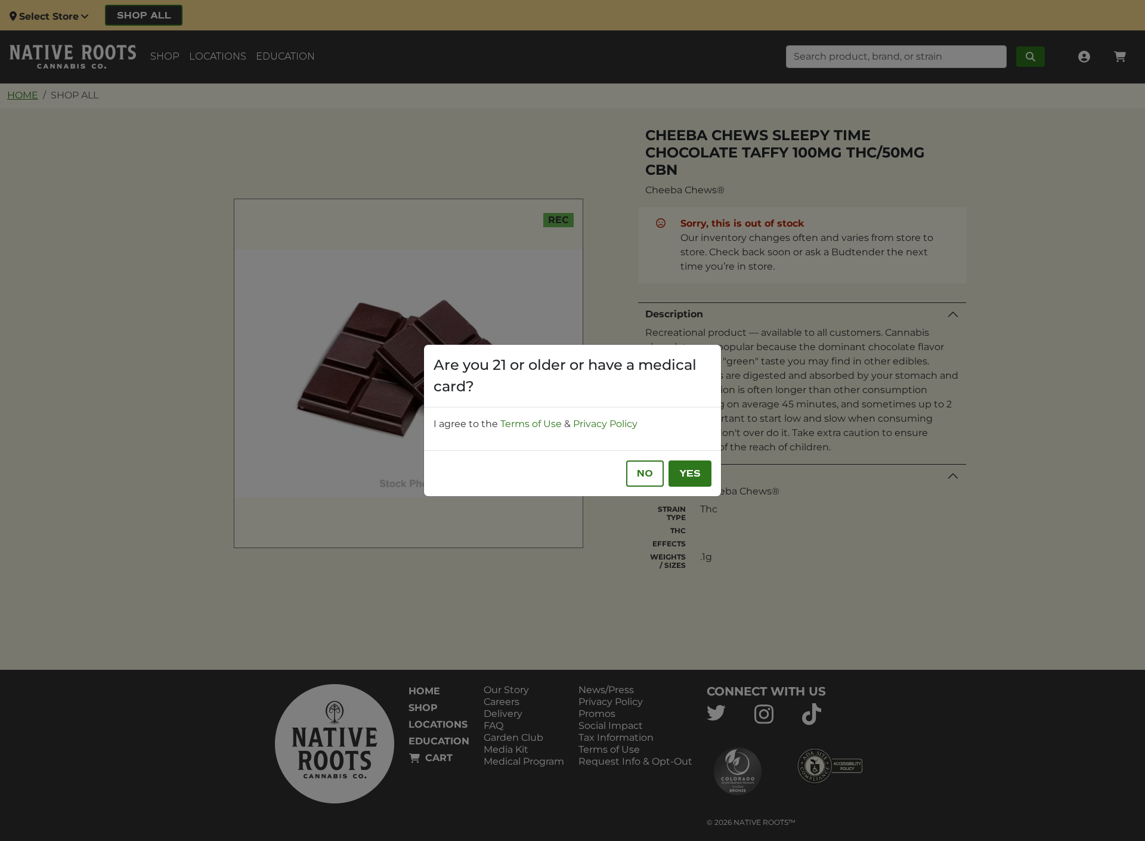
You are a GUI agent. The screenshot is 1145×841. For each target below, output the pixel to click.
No (645, 474)
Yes (690, 474)
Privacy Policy (605, 423)
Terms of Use (531, 423)
